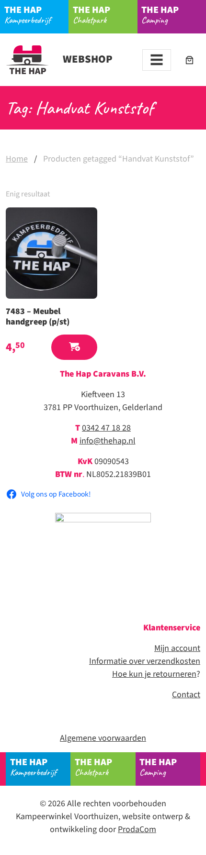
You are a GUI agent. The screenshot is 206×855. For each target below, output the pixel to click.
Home (17, 159)
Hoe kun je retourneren (154, 674)
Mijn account (177, 648)
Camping (160, 14)
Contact (186, 695)
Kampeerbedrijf (27, 14)
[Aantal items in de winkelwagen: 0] (189, 60)
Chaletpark (91, 14)
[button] (74, 347)
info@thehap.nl (108, 441)
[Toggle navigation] (156, 60)
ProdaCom (137, 829)
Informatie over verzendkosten (144, 661)
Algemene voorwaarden (103, 738)
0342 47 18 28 (106, 428)
